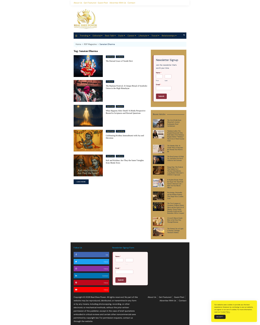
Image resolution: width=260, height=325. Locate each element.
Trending (84, 35)
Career (131, 35)
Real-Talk (109, 35)
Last (166, 80)
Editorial (97, 35)
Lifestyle (143, 35)
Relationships (168, 35)
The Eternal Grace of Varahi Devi (119, 61)
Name (158, 73)
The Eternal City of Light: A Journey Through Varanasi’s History (175, 230)
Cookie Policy (225, 312)
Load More (81, 182)
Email (158, 85)
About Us (78, 2)
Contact (131, 2)
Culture (120, 57)
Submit (161, 96)
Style (120, 35)
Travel (154, 35)
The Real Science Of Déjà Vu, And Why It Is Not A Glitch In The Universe (175, 158)
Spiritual (110, 57)
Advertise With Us (117, 2)
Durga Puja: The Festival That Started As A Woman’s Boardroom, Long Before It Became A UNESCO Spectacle (175, 171)
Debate (120, 106)
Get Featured (90, 2)
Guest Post (103, 2)
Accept (219, 317)
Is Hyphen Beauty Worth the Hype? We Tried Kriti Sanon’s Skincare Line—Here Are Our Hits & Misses (175, 183)
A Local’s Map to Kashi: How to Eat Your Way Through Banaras (175, 220)
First (157, 80)
